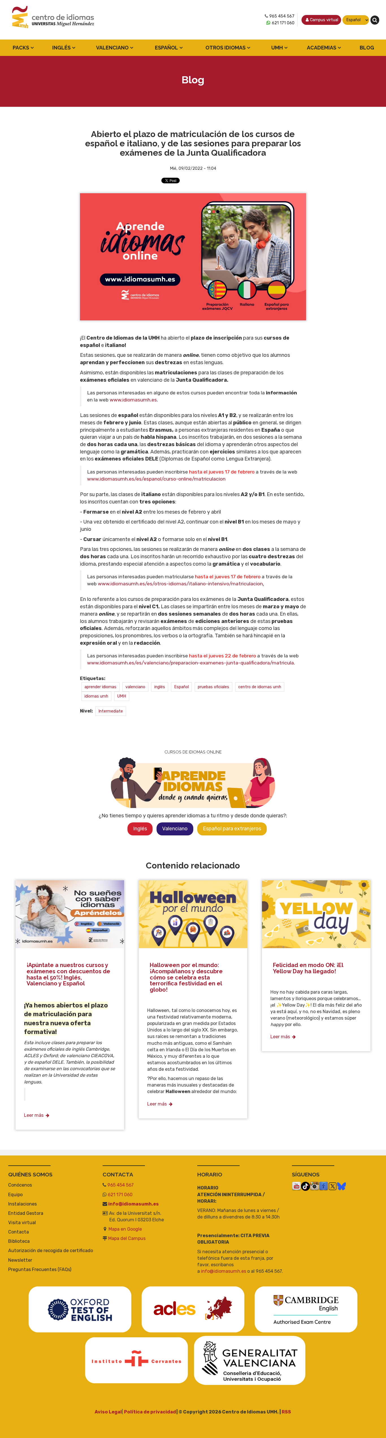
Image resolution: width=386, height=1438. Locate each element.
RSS (286, 1412)
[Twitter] (332, 1186)
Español (166, 48)
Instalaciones (22, 1204)
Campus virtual (324, 20)
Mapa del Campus (127, 1238)
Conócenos (20, 1185)
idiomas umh (96, 696)
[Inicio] (53, 20)
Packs (21, 48)
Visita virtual (22, 1222)
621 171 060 (283, 23)
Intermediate (110, 711)
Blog (367, 48)
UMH (277, 48)
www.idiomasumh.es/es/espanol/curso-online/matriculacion (156, 479)
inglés (159, 686)
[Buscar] (374, 20)
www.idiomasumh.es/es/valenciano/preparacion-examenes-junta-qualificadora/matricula (190, 663)
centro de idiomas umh (259, 686)
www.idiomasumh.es (133, 400)
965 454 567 (281, 16)
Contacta (18, 1232)
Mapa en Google (125, 1229)
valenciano (135, 686)
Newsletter (20, 1260)
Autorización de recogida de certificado (50, 1250)
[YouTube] (296, 1186)
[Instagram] (314, 1186)
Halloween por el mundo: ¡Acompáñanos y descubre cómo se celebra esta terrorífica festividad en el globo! (186, 977)
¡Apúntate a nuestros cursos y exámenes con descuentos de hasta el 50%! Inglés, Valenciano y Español (68, 974)
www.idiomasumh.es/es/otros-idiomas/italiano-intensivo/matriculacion (180, 584)
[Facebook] (323, 1186)
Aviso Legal (108, 1412)
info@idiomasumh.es (133, 1204)
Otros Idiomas (225, 48)
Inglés (61, 48)
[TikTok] (305, 1186)
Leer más (34, 1115)
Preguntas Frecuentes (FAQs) (39, 1269)
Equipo (15, 1194)
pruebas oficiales (213, 686)
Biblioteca (19, 1241)
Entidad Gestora (25, 1213)
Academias (321, 48)
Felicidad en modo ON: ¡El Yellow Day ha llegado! (308, 968)
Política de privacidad (150, 1412)
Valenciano (112, 48)
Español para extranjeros (232, 829)
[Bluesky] (341, 1186)
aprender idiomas (100, 686)
